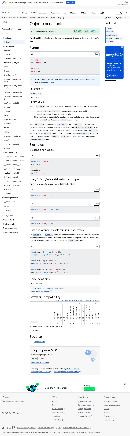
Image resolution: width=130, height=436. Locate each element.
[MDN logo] (6, 397)
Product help (57, 420)
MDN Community (84, 401)
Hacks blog (108, 420)
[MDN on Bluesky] (6, 413)
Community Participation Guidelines (76, 428)
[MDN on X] (10, 413)
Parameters (36, 88)
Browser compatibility (114, 38)
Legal (58, 428)
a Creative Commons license (89, 432)
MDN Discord (83, 412)
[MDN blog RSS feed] (17, 413)
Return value (49, 82)
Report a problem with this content (66, 372)
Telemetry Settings (45, 428)
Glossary (107, 416)
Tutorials (107, 412)
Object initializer (39, 342)
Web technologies (110, 401)
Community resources (86, 405)
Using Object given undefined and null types (54, 179)
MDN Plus (56, 416)
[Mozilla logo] (8, 427)
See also (109, 42)
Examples (110, 32)
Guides (106, 409)
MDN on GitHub (84, 416)
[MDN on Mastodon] (14, 413)
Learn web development (113, 405)
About (54, 401)
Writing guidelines (84, 409)
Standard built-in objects (12, 29)
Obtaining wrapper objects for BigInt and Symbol (57, 229)
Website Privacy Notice (26, 428)
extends (82, 133)
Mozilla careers (57, 409)
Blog (102, 13)
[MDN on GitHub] (3, 413)
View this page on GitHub (40, 372)
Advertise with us (58, 412)
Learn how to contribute (40, 363)
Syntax (109, 28)
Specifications (111, 35)
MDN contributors (73, 369)
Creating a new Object (42, 149)
